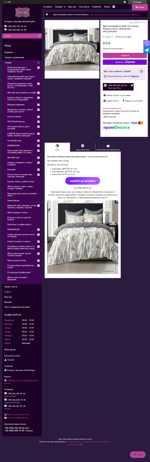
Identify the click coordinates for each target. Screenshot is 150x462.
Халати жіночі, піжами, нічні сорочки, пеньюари (19, 175)
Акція (107, 6)
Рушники (11, 169)
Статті (7, 292)
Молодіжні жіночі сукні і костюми (18, 127)
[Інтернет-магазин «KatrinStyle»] (22, 12)
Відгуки (8, 302)
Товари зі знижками (14, 57)
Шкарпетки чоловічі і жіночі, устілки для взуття (20, 110)
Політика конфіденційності (100, 442)
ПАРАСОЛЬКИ (13, 229)
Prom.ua (88, 439)
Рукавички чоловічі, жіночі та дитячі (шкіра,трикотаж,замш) (20, 247)
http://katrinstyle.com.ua (18, 414)
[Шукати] (39, 35)
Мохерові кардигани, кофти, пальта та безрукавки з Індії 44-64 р (20, 85)
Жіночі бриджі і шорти (17, 212)
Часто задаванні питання (17, 307)
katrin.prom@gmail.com (17, 418)
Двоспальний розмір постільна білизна (70, 14)
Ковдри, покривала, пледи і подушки (19, 163)
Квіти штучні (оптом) (16, 260)
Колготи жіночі (14, 116)
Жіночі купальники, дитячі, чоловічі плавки (19, 254)
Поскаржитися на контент (76, 442)
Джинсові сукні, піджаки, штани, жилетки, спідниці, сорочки (21, 206)
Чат (140, 454)
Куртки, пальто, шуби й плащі (20, 181)
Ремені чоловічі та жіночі (18, 241)
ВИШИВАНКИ (13, 145)
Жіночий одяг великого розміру (21, 92)
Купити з (120, 62)
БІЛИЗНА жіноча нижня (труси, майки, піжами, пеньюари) (21, 134)
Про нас (72, 6)
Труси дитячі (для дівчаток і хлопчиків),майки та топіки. (20, 151)
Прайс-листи (10, 286)
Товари (58, 6)
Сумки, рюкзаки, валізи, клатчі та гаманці (21, 235)
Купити (125, 55)
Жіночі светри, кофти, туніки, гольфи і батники (20, 187)
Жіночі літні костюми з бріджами (17, 278)
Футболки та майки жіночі (19, 224)
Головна (47, 6)
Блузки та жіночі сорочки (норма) (19, 218)
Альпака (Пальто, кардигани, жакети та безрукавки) (20, 98)
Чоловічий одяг (14, 140)
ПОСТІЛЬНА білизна (16, 121)
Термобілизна (13, 200)
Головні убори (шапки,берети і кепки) (20, 266)
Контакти (84, 6)
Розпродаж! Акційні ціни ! (19, 272)
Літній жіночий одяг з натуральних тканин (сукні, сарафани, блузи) (19, 69)
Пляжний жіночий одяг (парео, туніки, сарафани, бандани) (21, 77)
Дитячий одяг (13, 157)
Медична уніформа (15, 104)
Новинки (96, 6)
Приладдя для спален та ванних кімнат (21, 194)
